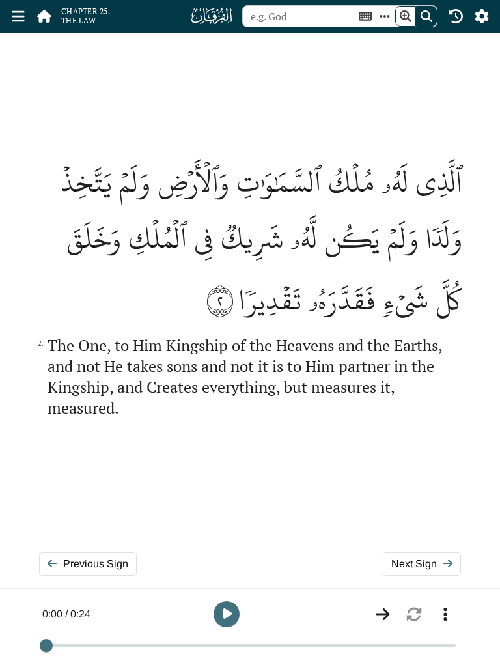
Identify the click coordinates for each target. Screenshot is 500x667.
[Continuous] (382, 614)
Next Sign (414, 563)
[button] (227, 614)
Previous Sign (95, 563)
